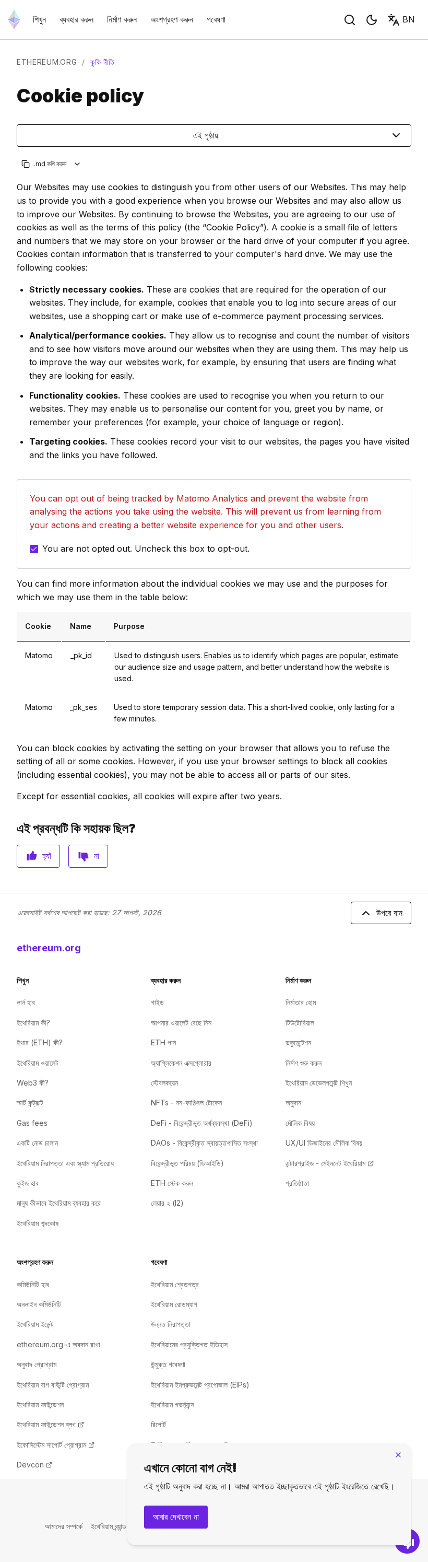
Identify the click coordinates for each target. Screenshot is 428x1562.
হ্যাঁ (46, 855)
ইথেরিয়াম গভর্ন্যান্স (172, 1404)
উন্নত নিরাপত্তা (171, 1324)
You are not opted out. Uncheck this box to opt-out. (145, 548)
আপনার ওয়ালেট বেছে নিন (181, 1022)
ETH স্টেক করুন (172, 1183)
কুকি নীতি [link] (102, 61)
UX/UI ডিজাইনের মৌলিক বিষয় (324, 1142)
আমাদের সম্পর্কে (63, 1526)
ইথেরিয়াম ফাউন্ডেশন (40, 1404)
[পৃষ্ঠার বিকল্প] (77, 163)
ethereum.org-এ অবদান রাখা (58, 1344)
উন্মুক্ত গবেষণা (168, 1364)
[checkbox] (34, 549)
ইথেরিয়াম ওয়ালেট (37, 1062)
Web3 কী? (33, 1082)
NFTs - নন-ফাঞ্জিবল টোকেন (186, 1102)
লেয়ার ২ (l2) (167, 1202)
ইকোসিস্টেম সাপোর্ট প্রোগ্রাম (55, 1444)
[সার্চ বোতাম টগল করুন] (350, 20)
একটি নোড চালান (37, 1142)
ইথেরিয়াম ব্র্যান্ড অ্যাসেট (119, 1526)
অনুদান (293, 1102)
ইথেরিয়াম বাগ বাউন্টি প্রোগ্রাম (53, 1384)
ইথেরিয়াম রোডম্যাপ (174, 1304)
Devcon (34, 1464)
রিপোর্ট (158, 1424)
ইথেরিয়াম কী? (33, 1022)
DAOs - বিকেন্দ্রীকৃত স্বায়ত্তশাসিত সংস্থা (204, 1142)
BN (408, 19)
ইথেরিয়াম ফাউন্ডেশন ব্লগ (50, 1424)
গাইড (157, 1002)
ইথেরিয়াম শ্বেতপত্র (175, 1284)
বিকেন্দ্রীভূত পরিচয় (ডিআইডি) (187, 1163)
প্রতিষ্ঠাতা (297, 1183)
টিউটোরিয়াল (300, 1022)
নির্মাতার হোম (301, 1002)
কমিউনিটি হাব (33, 1284)
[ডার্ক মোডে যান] (372, 20)
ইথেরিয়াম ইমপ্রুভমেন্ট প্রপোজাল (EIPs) (200, 1384)
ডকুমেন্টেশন (298, 1042)
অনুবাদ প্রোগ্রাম (36, 1364)
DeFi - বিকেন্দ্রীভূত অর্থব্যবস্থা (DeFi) (202, 1122)
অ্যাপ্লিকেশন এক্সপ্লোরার (181, 1062)
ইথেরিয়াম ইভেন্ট (35, 1324)
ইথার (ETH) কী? (40, 1042)
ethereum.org (47, 61)
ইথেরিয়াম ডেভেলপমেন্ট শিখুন (319, 1082)
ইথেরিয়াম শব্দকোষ (37, 1223)
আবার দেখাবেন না (176, 1516)
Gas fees (32, 1122)
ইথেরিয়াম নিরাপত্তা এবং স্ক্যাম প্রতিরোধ (65, 1163)
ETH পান (163, 1042)
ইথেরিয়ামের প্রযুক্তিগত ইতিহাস (189, 1344)
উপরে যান (389, 912)
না (96, 855)
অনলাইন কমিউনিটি (39, 1304)
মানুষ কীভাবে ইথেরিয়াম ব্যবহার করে (59, 1202)
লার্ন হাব (26, 1002)
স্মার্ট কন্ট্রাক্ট (30, 1102)
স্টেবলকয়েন (164, 1082)
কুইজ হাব (28, 1183)
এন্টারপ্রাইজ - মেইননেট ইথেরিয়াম (330, 1163)
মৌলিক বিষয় (300, 1122)
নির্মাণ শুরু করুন (304, 1062)
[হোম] (14, 19)
